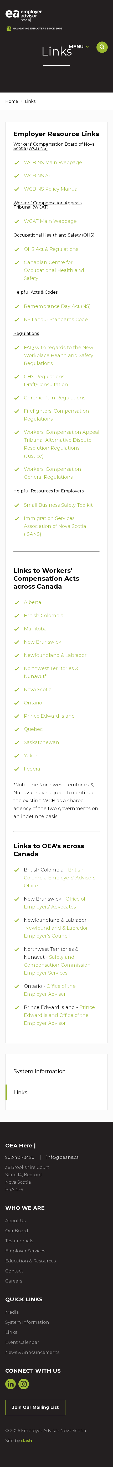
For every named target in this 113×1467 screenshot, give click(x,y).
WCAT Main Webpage (50, 221)
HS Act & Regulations (53, 249)
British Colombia (44, 616)
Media (12, 1312)
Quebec (33, 729)
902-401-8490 (19, 1157)
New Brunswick (42, 642)
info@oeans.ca (62, 1157)
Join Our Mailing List (35, 1407)
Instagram (23, 1383)
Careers (13, 1281)
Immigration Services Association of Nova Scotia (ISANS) (55, 526)
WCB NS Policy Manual (51, 189)
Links (20, 1092)
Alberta (32, 602)
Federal (33, 769)
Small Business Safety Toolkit (58, 505)
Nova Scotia (38, 690)
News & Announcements (32, 1352)
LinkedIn (10, 1383)
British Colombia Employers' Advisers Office (59, 878)
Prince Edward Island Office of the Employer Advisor (59, 1015)
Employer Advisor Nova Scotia (23, 13)
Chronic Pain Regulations (54, 398)
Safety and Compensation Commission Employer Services (57, 965)
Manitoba (35, 629)
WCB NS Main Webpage (53, 162)
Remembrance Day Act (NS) (58, 306)
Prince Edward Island (49, 716)
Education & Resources (30, 1260)
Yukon (31, 756)
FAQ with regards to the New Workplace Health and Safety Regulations (58, 355)
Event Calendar (22, 1342)
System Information (39, 1071)
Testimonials (19, 1240)
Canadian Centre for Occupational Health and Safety (54, 270)
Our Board (16, 1230)
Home (11, 101)
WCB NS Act (38, 176)
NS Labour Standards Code (56, 319)
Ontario (33, 703)
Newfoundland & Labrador (55, 655)
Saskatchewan (41, 742)
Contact (14, 1271)
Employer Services (25, 1250)
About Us (15, 1220)
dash (26, 1440)
